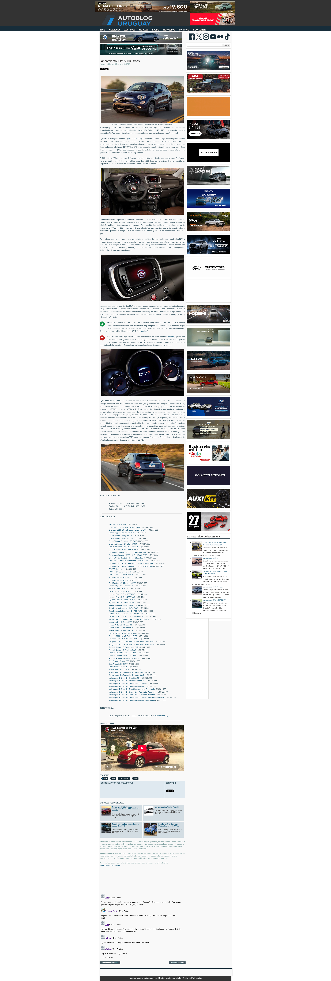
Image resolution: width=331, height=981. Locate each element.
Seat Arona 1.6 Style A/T (119, 661)
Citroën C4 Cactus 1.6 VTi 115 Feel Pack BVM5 (128, 552)
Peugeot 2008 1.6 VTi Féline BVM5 (123, 633)
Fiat (113, 778)
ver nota (170, 337)
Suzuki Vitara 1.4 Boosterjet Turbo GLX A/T (126, 675)
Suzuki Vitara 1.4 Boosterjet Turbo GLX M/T (127, 672)
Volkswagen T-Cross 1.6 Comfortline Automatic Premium (132, 695)
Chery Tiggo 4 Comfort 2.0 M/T (121, 533)
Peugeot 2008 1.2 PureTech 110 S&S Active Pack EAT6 (131, 645)
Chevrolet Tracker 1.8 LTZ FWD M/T (124, 544)
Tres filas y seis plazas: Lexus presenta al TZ (125, 825)
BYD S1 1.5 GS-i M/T (117, 524)
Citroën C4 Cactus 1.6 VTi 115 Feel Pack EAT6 (128, 555)
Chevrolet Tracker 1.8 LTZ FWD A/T (123, 547)
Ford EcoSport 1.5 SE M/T (119, 577)
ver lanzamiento (134, 139)
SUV (135, 778)
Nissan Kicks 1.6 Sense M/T (120, 622)
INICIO (102, 30)
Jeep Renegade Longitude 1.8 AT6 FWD (125, 611)
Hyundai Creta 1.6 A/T (122, 603)
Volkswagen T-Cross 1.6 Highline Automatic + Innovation (132, 700)
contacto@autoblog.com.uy (110, 865)
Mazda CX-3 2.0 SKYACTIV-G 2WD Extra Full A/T (129, 619)
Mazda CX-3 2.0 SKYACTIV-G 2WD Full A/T (126, 617)
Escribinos (187, 978)
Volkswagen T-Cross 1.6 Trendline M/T (124, 678)
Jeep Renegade (124, 605)
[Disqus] (142, 925)
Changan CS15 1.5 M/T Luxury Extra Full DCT (128, 530)
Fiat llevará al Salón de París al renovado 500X (168, 825)
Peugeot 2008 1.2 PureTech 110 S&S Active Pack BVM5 (132, 642)
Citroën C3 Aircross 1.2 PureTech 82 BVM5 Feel (128, 561)
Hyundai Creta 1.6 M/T (122, 600)
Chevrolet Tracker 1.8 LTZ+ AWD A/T (124, 549)
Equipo (162, 978)
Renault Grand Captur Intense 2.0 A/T (124, 658)
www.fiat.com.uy (161, 716)
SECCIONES (114, 30)
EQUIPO (155, 30)
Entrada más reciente (109, 963)
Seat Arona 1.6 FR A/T (118, 667)
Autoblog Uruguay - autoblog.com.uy (143, 978)
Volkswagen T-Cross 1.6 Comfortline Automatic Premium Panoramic (136, 698)
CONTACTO (184, 30)
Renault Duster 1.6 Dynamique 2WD (123, 647)
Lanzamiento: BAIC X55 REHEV (214, 600)
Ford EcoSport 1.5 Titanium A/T (121, 586)
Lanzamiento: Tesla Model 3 (167, 807)
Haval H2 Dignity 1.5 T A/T (119, 591)
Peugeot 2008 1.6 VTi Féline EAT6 (123, 636)
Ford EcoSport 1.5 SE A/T (119, 580)
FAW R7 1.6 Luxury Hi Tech (120, 572)
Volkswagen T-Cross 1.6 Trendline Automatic (127, 681)
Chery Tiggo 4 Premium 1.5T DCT (123, 541)
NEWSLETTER (199, 30)
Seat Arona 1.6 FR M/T (118, 664)
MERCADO (143, 30)
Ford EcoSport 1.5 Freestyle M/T (122, 583)
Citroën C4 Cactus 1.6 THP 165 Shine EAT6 (127, 558)
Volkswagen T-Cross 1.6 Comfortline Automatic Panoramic (132, 692)
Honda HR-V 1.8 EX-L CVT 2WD (122, 594)
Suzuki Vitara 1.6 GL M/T (119, 670)
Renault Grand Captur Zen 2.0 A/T (123, 656)
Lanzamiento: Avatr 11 (210, 558)
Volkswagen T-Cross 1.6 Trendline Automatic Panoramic (132, 689)
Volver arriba (197, 978)
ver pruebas (142, 331)
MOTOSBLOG (169, 30)
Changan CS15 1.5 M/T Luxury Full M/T (125, 527)
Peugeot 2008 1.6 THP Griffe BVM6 (123, 639)
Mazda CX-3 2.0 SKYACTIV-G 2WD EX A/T (126, 614)
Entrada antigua (177, 963)
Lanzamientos (124, 778)
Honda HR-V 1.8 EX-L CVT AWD (122, 597)
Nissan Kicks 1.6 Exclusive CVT (121, 631)
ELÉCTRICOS (129, 30)
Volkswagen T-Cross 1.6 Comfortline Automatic (128, 684)
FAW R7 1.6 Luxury (117, 569)
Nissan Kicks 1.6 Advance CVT (121, 628)
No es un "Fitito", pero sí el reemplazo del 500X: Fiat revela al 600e (126, 809)
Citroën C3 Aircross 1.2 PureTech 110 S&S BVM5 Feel (131, 563)
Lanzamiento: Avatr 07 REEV (213, 587)
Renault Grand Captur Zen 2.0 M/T (123, 653)
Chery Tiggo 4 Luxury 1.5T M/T (121, 538)
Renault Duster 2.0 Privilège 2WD (122, 650)
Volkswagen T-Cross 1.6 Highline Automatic (126, 686)
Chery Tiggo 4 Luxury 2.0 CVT (121, 536)
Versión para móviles (174, 978)
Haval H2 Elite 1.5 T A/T (118, 589)
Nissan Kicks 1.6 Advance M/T (121, 625)
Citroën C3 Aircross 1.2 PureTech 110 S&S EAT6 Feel (131, 566)
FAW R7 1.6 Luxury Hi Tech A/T (121, 575)
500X (105, 778)
